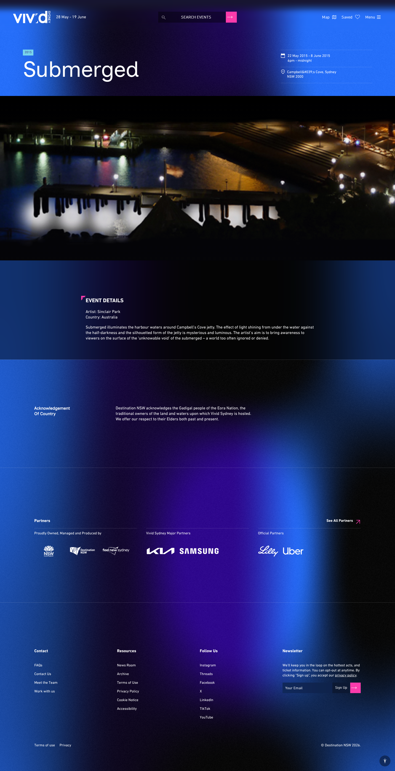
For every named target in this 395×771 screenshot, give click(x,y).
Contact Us (42, 674)
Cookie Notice (127, 700)
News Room (126, 665)
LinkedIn (206, 700)
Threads (206, 674)
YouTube (206, 717)
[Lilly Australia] (268, 551)
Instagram (208, 665)
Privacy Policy (128, 691)
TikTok (205, 709)
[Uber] (293, 551)
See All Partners (339, 521)
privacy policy (345, 675)
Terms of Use (127, 683)
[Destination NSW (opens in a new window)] (82, 551)
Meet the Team (46, 683)
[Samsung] (199, 551)
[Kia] (160, 551)
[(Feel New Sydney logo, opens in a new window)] (116, 551)
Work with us (44, 691)
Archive (123, 674)
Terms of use (44, 745)
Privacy (65, 745)
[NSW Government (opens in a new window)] (48, 551)
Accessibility (127, 709)
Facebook (207, 683)
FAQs (38, 665)
